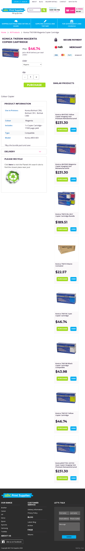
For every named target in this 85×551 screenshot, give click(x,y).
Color (24, 61)
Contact (63, 2)
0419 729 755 (73, 2)
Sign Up (24, 2)
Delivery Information (35, 509)
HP (2, 514)
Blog (41, 2)
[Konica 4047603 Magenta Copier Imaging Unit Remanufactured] (66, 149)
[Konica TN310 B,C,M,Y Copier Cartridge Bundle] (66, 199)
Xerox (3, 518)
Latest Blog (32, 522)
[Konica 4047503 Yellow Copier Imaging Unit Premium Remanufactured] (66, 99)
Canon (3, 511)
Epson (3, 521)
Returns (30, 534)
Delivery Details (51, 2)
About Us (6, 536)
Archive (30, 525)
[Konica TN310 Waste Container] (66, 249)
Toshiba (4, 532)
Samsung (4, 528)
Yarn (82, 548)
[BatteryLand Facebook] (12, 542)
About (34, 2)
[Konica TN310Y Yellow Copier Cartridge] (66, 398)
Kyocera (4, 525)
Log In (16, 2)
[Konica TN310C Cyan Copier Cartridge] (66, 299)
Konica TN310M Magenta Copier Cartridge (41, 32)
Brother (4, 508)
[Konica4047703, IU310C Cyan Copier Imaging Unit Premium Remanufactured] (66, 448)
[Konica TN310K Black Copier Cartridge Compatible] (66, 348)
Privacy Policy (32, 513)
